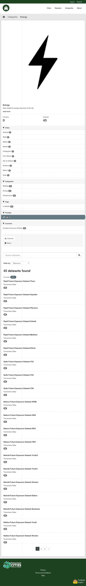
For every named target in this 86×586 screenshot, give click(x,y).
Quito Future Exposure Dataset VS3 (18, 361)
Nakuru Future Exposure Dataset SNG (19, 415)
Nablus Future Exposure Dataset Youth (20, 522)
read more (6, 111)
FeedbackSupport (81, 581)
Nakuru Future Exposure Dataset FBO (19, 442)
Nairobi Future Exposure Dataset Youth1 (20, 468)
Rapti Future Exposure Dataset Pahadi (19, 321)
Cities (49, 8)
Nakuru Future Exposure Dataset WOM (19, 401)
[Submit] (79, 255)
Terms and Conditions (43, 573)
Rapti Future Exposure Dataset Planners (20, 308)
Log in (72, 2)
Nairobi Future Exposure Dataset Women (20, 482)
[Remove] (14, 277)
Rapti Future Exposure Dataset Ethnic (19, 348)
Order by (6, 263)
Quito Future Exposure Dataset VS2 (18, 375)
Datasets (58, 8)
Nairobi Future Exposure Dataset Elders (20, 495)
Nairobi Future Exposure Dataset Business (21, 509)
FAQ (43, 575)
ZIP (5, 288)
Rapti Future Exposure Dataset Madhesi (20, 334)
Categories (69, 8)
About (79, 8)
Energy (23, 16)
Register (79, 2)
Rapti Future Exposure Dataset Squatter (20, 294)
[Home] (4, 16)
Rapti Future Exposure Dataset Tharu (19, 281)
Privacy (43, 570)
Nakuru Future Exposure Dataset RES (19, 428)
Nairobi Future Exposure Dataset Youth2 (20, 455)
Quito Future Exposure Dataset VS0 (18, 388)
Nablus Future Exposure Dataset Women (20, 535)
